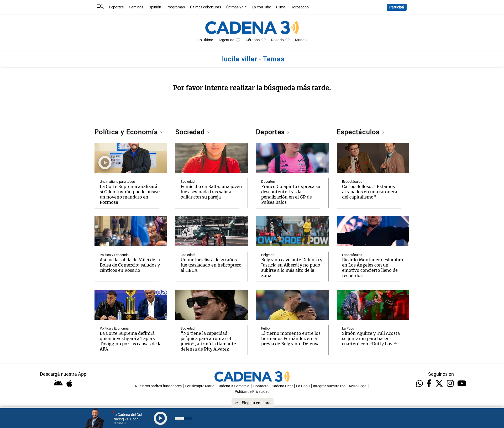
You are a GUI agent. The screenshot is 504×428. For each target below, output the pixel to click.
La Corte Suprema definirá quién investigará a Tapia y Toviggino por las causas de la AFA (130, 341)
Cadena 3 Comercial (234, 386)
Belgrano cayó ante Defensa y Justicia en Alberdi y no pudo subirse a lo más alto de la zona (291, 267)
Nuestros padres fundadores (158, 386)
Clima (280, 7)
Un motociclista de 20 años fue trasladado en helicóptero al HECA (211, 265)
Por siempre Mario (199, 386)
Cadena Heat (282, 386)
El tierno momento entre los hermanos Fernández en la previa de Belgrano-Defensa (291, 338)
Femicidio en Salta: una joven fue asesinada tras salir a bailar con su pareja (211, 192)
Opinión (155, 7)
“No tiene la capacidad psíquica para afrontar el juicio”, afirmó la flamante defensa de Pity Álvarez (208, 341)
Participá (396, 7)
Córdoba (253, 40)
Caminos (136, 7)
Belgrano (267, 255)
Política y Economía (127, 132)
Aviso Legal (358, 386)
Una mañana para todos (117, 182)
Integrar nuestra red (329, 386)
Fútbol (265, 328)
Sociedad (191, 132)
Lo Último (205, 40)
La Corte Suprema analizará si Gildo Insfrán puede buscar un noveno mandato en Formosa (130, 194)
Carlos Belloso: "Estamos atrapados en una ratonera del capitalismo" (369, 192)
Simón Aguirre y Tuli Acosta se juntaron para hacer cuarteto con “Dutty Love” (371, 338)
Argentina (226, 40)
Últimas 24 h (236, 7)
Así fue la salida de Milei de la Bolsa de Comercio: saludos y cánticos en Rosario (130, 265)
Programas (175, 7)
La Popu (348, 328)
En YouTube (261, 7)
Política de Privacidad (252, 391)
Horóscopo (300, 7)
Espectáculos (359, 132)
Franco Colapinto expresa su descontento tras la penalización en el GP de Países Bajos (290, 194)
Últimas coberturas (205, 7)
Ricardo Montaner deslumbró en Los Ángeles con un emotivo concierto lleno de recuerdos (372, 267)
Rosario (277, 40)
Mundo (301, 40)
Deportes (116, 7)
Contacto (261, 386)
